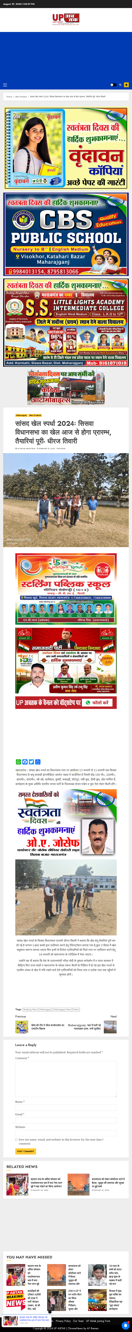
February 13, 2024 (47, 449)
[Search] (120, 85)
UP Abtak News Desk (26, 449)
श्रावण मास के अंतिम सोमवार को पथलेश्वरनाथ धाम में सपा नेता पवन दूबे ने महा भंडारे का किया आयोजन (17, 1184)
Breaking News (30, 1009)
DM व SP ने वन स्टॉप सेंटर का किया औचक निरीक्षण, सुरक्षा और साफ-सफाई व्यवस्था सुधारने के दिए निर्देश (56, 1300)
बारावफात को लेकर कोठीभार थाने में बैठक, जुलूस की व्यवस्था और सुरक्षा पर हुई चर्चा (79, 1184)
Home (23, 1321)
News (76, 1009)
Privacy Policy (63, 1321)
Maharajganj (21, 415)
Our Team (78, 1321)
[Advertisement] (66, 56)
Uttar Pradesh (35, 415)
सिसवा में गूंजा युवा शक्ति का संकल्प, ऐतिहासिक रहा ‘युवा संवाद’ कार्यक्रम (97, 1300)
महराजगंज (21, 770)
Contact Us (47, 1321)
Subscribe (126, 84)
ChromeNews (75, 1328)
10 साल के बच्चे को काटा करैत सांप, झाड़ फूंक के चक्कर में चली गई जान (97, 1275)
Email (19, 1114)
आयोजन (74, 770)
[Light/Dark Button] (113, 84)
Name (20, 1102)
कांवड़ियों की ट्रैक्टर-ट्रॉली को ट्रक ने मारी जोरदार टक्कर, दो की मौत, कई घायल (15, 1300)
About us (34, 1321)
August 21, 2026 (101, 1190)
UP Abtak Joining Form (98, 1321)
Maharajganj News (62, 1009)
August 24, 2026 (40, 1190)
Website (20, 1127)
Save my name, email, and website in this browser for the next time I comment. (61, 1142)
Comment (22, 1058)
